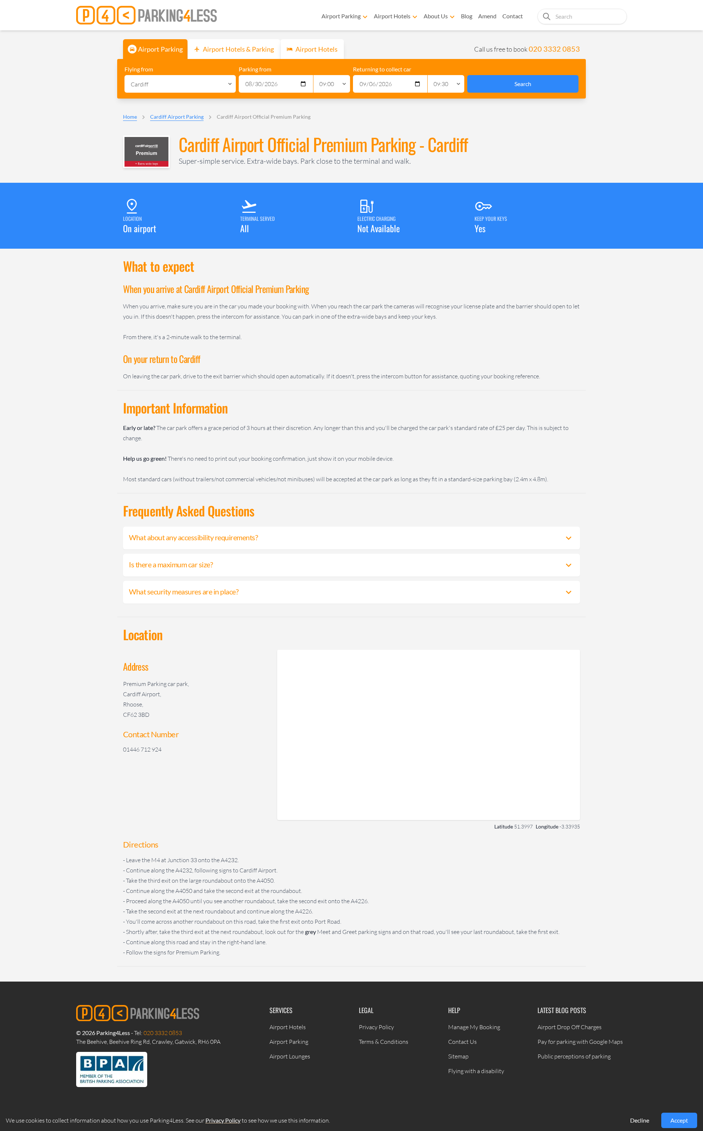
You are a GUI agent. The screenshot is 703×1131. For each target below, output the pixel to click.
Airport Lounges (289, 1056)
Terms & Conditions (383, 1041)
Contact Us (462, 1041)
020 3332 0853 (554, 48)
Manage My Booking (474, 1027)
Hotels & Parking (238, 49)
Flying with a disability (476, 1071)
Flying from (138, 69)
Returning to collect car (382, 69)
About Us (436, 15)
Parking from (255, 69)
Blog (466, 15)
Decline (639, 1120)
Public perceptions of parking (574, 1056)
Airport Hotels (392, 15)
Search (522, 83)
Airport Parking (341, 15)
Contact (512, 15)
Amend (487, 15)
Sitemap (458, 1056)
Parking (160, 49)
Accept (679, 1120)
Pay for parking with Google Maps (580, 1041)
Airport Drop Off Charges (570, 1027)
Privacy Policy (376, 1027)
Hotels (316, 49)
